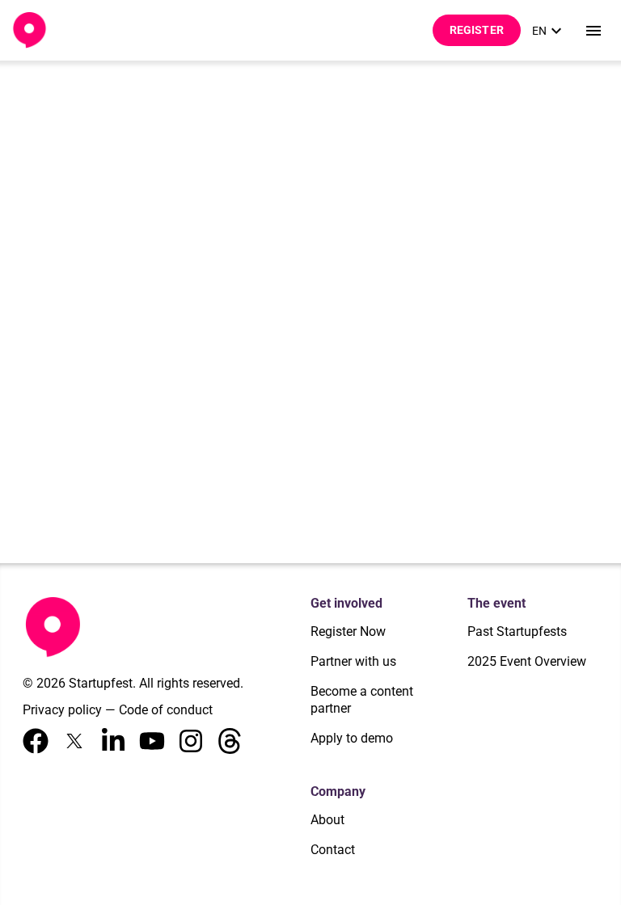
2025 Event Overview (526, 661)
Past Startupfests (517, 631)
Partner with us (353, 661)
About (327, 819)
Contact (332, 849)
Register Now (348, 631)
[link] (549, 30)
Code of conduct (166, 710)
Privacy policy (62, 710)
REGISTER (477, 29)
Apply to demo (351, 738)
